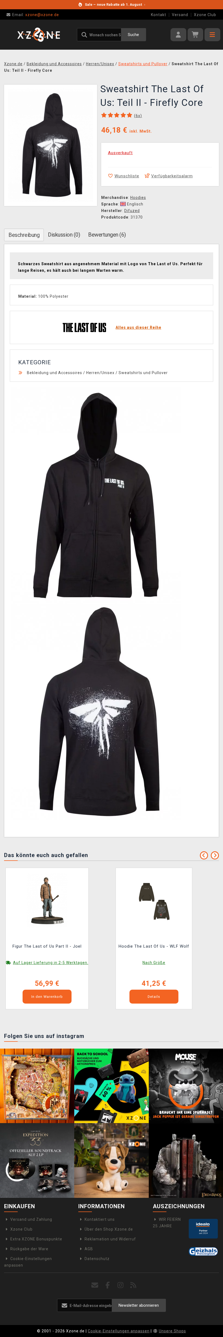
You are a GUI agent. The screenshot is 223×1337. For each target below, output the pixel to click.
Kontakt (158, 15)
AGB (89, 1249)
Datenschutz (97, 1259)
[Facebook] (108, 1285)
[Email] (95, 1285)
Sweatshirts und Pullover (143, 373)
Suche (133, 34)
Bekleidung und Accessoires (54, 373)
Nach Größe (154, 962)
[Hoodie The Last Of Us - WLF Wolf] (154, 900)
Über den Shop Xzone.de (109, 1229)
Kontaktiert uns (100, 1219)
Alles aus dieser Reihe (138, 327)
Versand (180, 15)
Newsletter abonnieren (139, 1305)
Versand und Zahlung (31, 1219)
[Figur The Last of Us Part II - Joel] (47, 900)
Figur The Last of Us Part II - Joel (47, 946)
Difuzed (132, 210)
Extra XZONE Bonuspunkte (36, 1239)
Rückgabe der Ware (29, 1249)
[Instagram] (120, 1285)
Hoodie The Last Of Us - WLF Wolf (154, 946)
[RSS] (133, 1285)
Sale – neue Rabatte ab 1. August (115, 4)
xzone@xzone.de (35, 15)
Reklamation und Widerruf (110, 1239)
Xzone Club (205, 15)
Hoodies (138, 197)
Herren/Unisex (100, 373)
